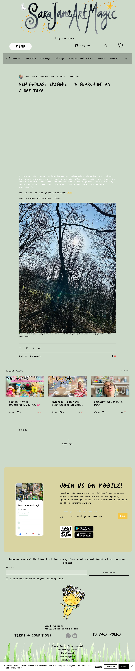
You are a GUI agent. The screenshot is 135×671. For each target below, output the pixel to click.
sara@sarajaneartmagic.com (61, 574)
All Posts (13, 58)
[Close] (131, 666)
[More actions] (114, 76)
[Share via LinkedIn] (33, 296)
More (113, 58)
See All (125, 318)
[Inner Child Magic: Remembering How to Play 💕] (25, 334)
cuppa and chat (81, 58)
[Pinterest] (68, 581)
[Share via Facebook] (20, 296)
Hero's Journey (38, 58)
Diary (59, 58)
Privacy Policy (15, 667)
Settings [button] (98, 666)
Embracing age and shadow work (108, 351)
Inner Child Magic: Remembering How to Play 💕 (24, 351)
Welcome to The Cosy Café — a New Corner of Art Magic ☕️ (67, 351)
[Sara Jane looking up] (110, 334)
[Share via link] (39, 296)
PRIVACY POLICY (107, 580)
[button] (121, 45)
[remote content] (67, 110)
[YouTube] (74, 581)
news (101, 58)
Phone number (87, 457)
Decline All (110, 666)
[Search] (106, 46)
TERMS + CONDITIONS (32, 581)
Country (66, 457)
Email (10, 513)
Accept (123, 666)
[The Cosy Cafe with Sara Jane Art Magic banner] (67, 334)
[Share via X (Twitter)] (26, 296)
